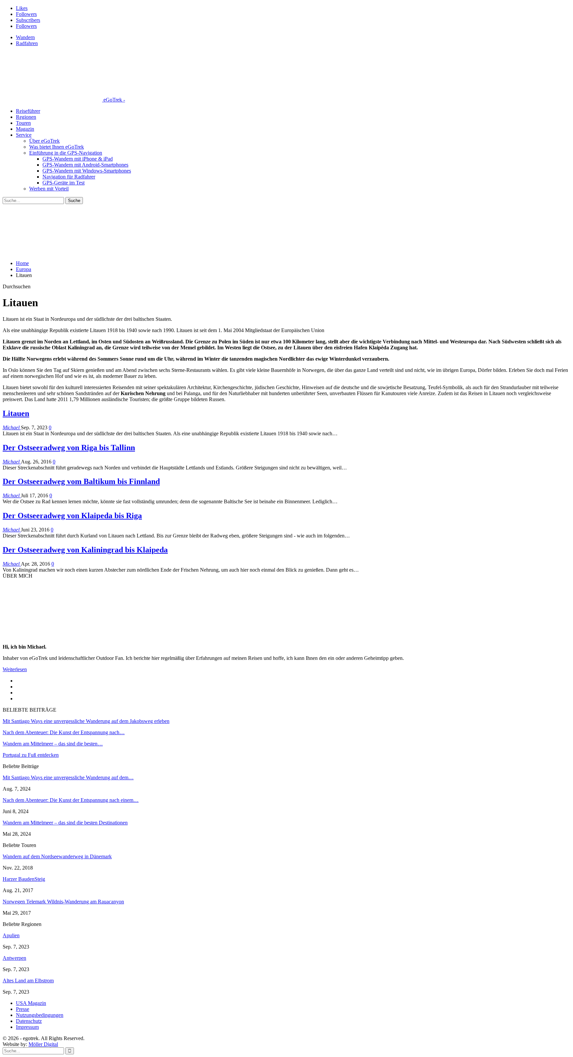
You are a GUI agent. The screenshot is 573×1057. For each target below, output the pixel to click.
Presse (22, 1009)
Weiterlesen (15, 669)
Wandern (25, 37)
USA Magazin (31, 1003)
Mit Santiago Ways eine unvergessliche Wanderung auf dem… (68, 777)
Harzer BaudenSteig (24, 879)
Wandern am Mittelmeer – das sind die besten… (53, 743)
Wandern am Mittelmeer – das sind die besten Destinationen (65, 822)
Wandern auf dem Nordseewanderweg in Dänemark (57, 856)
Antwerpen (14, 958)
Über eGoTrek (44, 141)
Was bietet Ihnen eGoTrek (56, 147)
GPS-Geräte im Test (63, 182)
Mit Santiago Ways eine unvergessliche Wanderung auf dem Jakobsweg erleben (86, 721)
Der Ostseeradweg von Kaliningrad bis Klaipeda (85, 549)
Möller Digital (43, 1044)
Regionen (26, 117)
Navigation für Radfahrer (68, 176)
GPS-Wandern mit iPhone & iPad (77, 159)
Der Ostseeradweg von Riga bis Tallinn (69, 447)
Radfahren (27, 43)
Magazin (25, 129)
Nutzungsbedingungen (39, 1015)
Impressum (27, 1027)
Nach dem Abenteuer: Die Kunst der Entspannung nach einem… (71, 800)
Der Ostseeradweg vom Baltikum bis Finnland (81, 481)
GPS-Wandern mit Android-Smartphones (85, 165)
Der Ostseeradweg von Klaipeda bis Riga (72, 515)
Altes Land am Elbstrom (28, 980)
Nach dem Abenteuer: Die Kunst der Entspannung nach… (64, 732)
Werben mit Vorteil (49, 188)
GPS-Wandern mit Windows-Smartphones (86, 171)
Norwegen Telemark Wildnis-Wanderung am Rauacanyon (63, 901)
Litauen (16, 413)
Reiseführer (28, 111)
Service (24, 135)
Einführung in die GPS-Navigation (65, 153)
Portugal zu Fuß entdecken (31, 755)
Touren (23, 123)
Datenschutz (29, 1021)
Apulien (11, 935)
